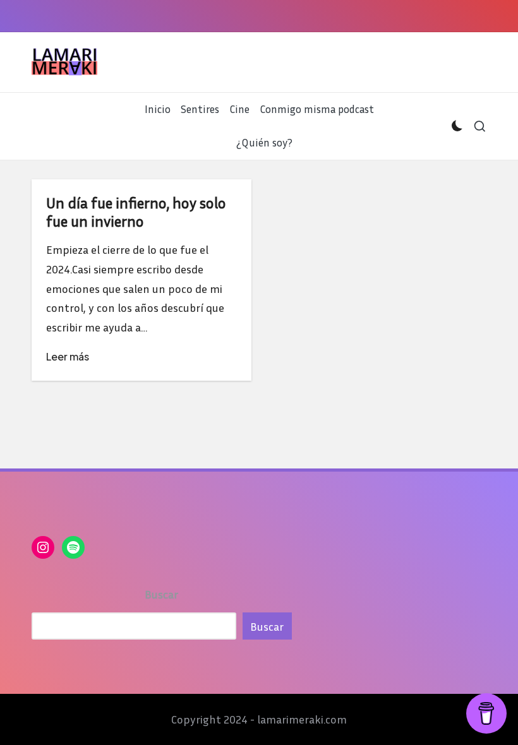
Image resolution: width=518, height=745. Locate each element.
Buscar (161, 594)
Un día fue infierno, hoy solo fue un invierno (136, 212)
